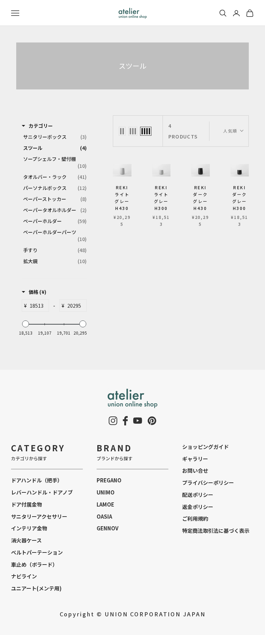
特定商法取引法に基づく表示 (215, 530)
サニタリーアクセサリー (39, 516)
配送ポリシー (197, 494)
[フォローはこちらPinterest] (152, 420)
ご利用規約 (195, 518)
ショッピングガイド (205, 446)
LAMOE (105, 504)
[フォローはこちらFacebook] (125, 420)
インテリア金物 (29, 528)
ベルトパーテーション (37, 552)
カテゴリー (41, 125)
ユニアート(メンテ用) (36, 588)
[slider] (25, 323)
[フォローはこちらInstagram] (113, 420)
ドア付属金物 (26, 504)
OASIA (104, 516)
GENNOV (107, 528)
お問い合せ (195, 470)
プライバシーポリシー (208, 482)
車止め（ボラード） (34, 564)
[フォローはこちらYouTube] (137, 420)
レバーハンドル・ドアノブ (42, 492)
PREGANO (109, 480)
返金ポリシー (197, 506)
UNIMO (106, 492)
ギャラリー (195, 458)
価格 (37, 291)
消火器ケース (26, 540)
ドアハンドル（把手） (36, 480)
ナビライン (24, 576)
